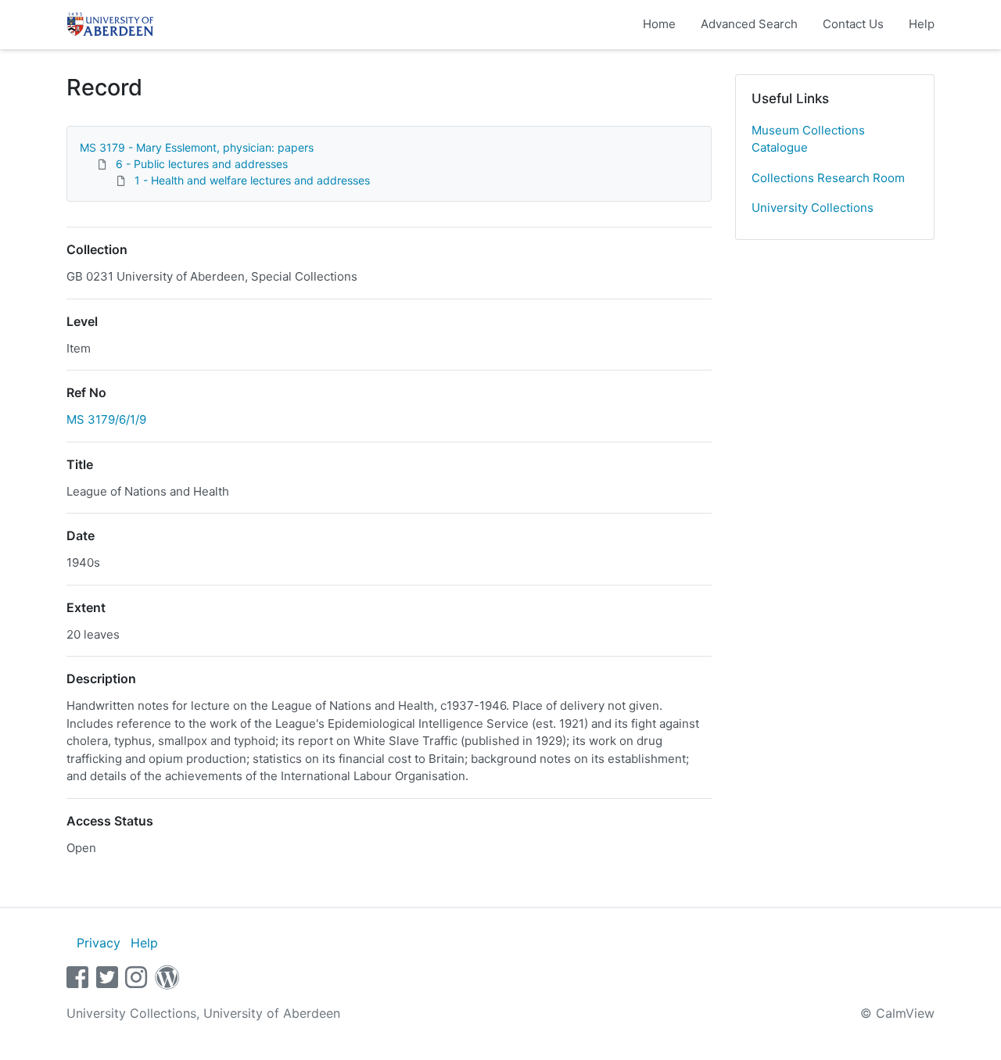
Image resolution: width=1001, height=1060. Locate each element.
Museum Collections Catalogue (808, 139)
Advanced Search (749, 23)
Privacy (98, 943)
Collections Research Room (828, 177)
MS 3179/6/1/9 (106, 419)
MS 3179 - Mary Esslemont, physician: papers (197, 147)
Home (659, 23)
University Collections (813, 207)
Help (922, 23)
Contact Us (853, 23)
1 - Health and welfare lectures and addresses (252, 180)
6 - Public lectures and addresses (202, 163)
